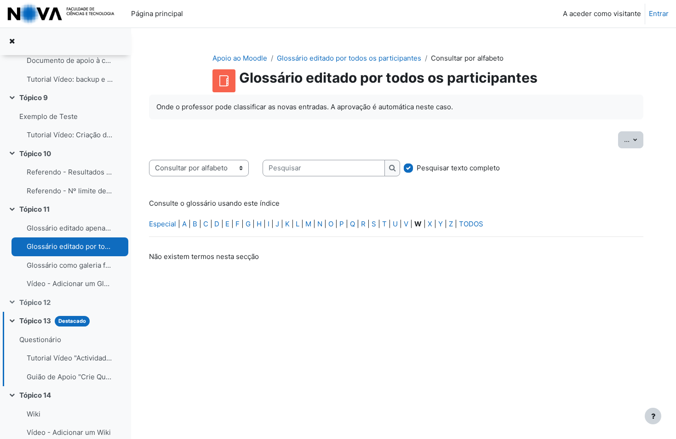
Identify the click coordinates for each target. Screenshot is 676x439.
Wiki (33, 414)
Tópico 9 (33, 97)
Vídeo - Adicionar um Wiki (69, 432)
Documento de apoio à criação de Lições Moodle (70, 60)
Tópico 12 (35, 302)
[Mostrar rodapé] (653, 416)
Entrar (659, 13)
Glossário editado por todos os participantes (70, 246)
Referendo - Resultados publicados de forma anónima (70, 172)
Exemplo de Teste (48, 116)
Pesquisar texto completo (458, 167)
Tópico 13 (35, 320)
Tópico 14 (35, 395)
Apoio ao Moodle (239, 58)
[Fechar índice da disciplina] (12, 41)
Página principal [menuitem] (157, 13)
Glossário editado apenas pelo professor (70, 228)
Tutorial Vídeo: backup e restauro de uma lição (70, 79)
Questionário (40, 339)
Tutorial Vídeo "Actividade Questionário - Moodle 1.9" (70, 358)
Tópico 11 (34, 209)
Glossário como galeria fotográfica (70, 265)
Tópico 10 (35, 153)
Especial (162, 224)
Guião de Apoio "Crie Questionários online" (70, 376)
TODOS (471, 224)
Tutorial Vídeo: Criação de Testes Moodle (70, 134)
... (633, 139)
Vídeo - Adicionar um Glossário (70, 283)
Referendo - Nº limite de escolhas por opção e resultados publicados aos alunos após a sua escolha (70, 190)
